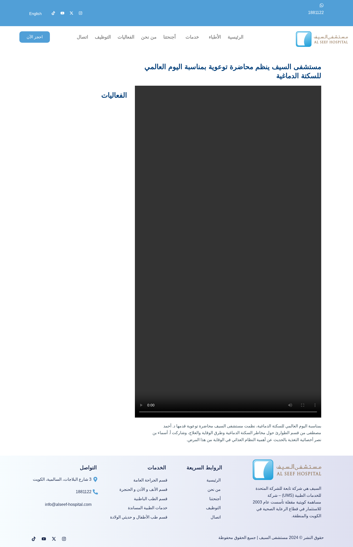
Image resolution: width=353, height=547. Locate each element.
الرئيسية (235, 37)
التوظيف (103, 37)
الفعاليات (126, 37)
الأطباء (215, 37)
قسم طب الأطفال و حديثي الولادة (138, 517)
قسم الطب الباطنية (150, 499)
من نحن (149, 37)
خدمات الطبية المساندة (147, 508)
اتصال (82, 37)
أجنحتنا (169, 37)
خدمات (192, 37)
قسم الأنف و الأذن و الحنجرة (143, 489)
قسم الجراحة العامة (150, 480)
